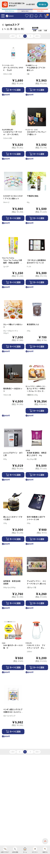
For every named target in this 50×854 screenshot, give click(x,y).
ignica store (25, 11)
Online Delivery (9, 11)
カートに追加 (15, 90)
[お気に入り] (27, 16)
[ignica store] (11, 15)
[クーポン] (31, 16)
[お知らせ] (36, 16)
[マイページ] (40, 16)
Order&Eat (40, 11)
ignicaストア (12, 24)
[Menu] (3, 16)
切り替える (42, 4)
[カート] (46, 16)
